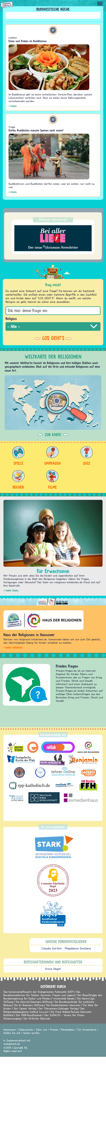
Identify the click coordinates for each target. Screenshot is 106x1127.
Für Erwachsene (86, 1029)
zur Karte (53, 435)
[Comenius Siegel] (53, 880)
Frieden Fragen (67, 666)
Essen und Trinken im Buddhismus (28, 41)
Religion (11, 318)
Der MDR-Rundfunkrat (29, 1015)
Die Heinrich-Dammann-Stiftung (34, 1001)
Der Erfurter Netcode (37, 1018)
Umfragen (52, 463)
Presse (54, 1029)
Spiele (18, 463)
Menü (100, 3)
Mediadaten (67, 1029)
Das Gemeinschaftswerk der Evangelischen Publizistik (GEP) (38, 991)
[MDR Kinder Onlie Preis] (53, 914)
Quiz (86, 463)
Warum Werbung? (53, 219)
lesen (14, 106)
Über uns (41, 1029)
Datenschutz (26, 1029)
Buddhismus (53, 30)
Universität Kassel (64, 998)
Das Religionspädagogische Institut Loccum (43, 1010)
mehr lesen (12, 590)
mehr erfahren (14, 647)
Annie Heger (53, 969)
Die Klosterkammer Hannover (63, 1005)
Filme (52, 487)
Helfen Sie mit (11, 1032)
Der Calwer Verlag (25, 1008)
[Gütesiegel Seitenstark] (53, 847)
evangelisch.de (11, 1043)
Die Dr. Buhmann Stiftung (28, 1005)
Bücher (18, 487)
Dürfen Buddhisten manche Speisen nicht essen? (36, 130)
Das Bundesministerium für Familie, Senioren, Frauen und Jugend (41, 993)
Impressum (9, 1029)
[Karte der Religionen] (53, 402)
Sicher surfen (31, 1032)
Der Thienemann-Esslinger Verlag (58, 1008)
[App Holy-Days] (53, 600)
